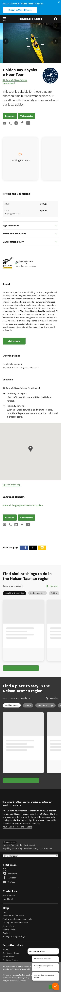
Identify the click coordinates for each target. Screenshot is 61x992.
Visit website (26, 116)
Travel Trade (8, 956)
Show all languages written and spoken (23, 505)
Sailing (54, 593)
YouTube (11, 882)
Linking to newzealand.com (15, 922)
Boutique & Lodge (45, 705)
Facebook (11, 878)
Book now (9, 116)
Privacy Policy (9, 929)
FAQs (5, 912)
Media (5, 949)
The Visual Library (11, 953)
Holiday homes (12, 705)
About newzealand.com (13, 916)
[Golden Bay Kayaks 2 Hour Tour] (50, 75)
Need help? (8, 899)
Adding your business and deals (17, 919)
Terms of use (8, 926)
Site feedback (9, 895)
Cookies (6, 933)
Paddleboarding (37, 593)
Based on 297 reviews (26, 266)
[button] (4, 19)
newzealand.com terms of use (17, 826)
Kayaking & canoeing (14, 593)
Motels (28, 705)
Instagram (12, 873)
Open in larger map (11, 485)
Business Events (10, 960)
